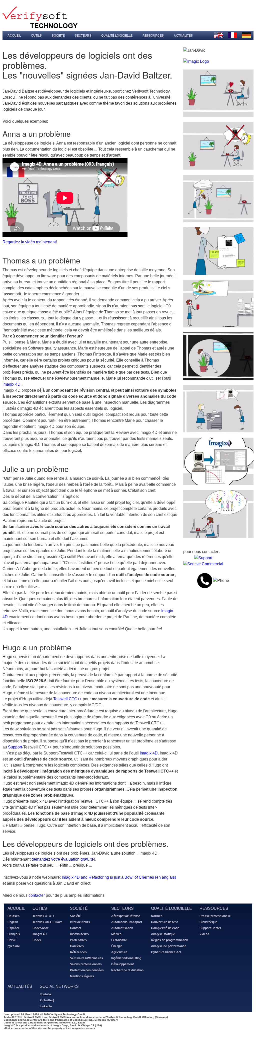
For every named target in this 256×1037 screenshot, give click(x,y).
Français (14, 934)
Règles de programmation (169, 940)
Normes (156, 916)
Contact (75, 928)
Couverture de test (164, 922)
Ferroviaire (119, 940)
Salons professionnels (86, 964)
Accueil (14, 35)
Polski (12, 940)
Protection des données (87, 970)
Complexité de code (165, 928)
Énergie (116, 946)
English (13, 922)
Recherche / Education (127, 970)
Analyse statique (163, 934)
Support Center (210, 928)
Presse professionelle (215, 916)
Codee (37, 940)
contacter (36, 895)
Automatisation (122, 928)
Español (13, 928)
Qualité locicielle (116, 35)
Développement (122, 964)
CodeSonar (40, 928)
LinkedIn (46, 1006)
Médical (116, 934)
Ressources (153, 35)
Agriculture (119, 952)
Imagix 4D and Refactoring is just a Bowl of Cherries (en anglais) (119, 877)
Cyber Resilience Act (166, 952)
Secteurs (83, 35)
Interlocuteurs (80, 922)
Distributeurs (79, 934)
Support (15, 747)
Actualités (183, 35)
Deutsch (14, 916)
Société (58, 35)
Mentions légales (82, 976)
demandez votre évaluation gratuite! (63, 859)
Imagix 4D (11, 384)
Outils (36, 35)
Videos (204, 934)
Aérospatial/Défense (125, 916)
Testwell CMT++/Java (47, 922)
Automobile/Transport (126, 922)
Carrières (77, 946)
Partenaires (78, 940)
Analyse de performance (168, 946)
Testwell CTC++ (67, 699)
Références (78, 952)
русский (14, 946)
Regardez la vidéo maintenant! (29, 242)
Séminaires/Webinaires (86, 958)
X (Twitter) (47, 1000)
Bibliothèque (208, 922)
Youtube (45, 994)
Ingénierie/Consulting (126, 958)
